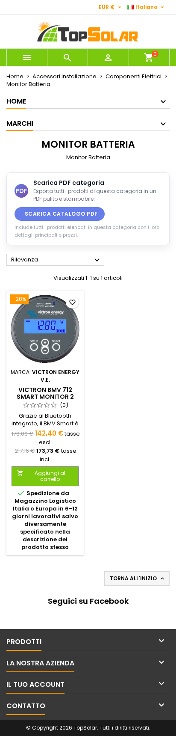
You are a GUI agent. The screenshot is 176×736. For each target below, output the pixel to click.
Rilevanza (56, 260)
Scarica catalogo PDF (61, 213)
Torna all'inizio (138, 578)
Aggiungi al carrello (41, 476)
